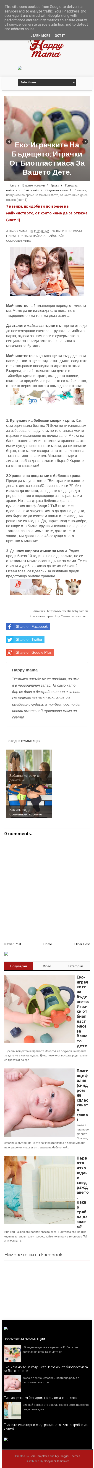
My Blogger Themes (67, 1456)
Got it (60, 35)
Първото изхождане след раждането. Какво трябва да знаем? (46, 1426)
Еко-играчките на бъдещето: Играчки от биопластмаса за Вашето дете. (46, 1369)
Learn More (40, 35)
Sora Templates (39, 1456)
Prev (9, 141)
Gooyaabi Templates (56, 1461)
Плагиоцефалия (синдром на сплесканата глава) (41, 1398)
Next (85, 141)
